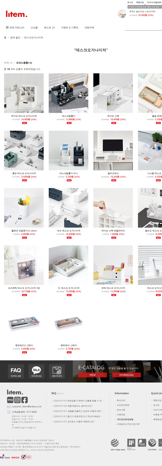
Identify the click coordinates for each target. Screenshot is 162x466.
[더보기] (60, 394)
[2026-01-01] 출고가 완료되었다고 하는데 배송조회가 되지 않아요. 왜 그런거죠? (77, 416)
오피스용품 (24, 62)
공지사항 (119, 410)
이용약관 (119, 414)
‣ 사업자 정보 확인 (51, 443)
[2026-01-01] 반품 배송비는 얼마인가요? (72, 406)
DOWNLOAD (126, 374)
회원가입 (140, 2)
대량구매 (89, 27)
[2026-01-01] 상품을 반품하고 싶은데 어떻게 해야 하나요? (77, 411)
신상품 (34, 27)
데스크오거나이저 (33, 37)
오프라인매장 (121, 405)
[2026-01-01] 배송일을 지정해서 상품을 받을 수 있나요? (77, 400)
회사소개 (119, 400)
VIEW (93, 374)
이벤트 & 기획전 (69, 27)
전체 (8, 62)
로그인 (130, 2)
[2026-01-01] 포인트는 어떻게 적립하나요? (73, 421)
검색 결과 (15, 37)
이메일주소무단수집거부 (127, 424)
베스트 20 (49, 27)
